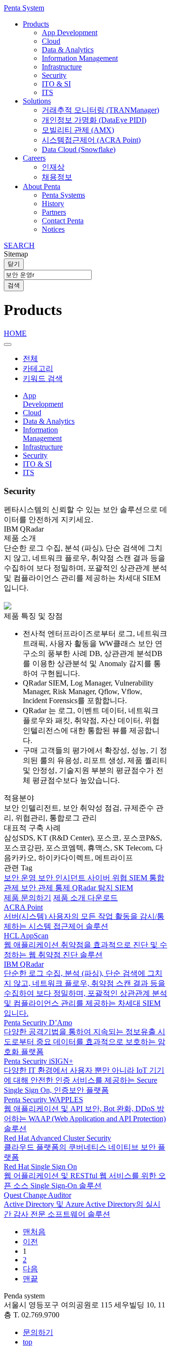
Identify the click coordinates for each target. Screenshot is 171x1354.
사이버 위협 (108, 878)
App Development (69, 33)
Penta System (24, 8)
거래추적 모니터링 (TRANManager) (100, 110)
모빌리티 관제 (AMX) (78, 130)
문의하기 (38, 1332)
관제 (46, 888)
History (53, 204)
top (27, 1342)
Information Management (80, 58)
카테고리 (38, 368)
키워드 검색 (43, 378)
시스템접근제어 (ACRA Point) (91, 140)
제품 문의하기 (27, 898)
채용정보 (57, 177)
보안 (29, 888)
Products (36, 24)
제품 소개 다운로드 (85, 898)
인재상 (53, 167)
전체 (30, 358)
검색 (14, 285)
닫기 (14, 263)
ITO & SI (56, 84)
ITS (47, 92)
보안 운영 (21, 878)
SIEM (139, 878)
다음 (30, 1269)
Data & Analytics (68, 50)
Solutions (37, 101)
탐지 (106, 888)
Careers (34, 158)
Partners (54, 212)
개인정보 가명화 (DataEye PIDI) (94, 120)
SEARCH (19, 245)
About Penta (41, 186)
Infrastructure (62, 67)
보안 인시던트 (62, 878)
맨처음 (34, 1232)
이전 (30, 1242)
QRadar (85, 888)
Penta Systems (63, 195)
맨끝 (30, 1279)
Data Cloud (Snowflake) (78, 149)
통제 (63, 888)
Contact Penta (63, 221)
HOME (15, 333)
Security (54, 75)
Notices (53, 229)
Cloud (51, 41)
